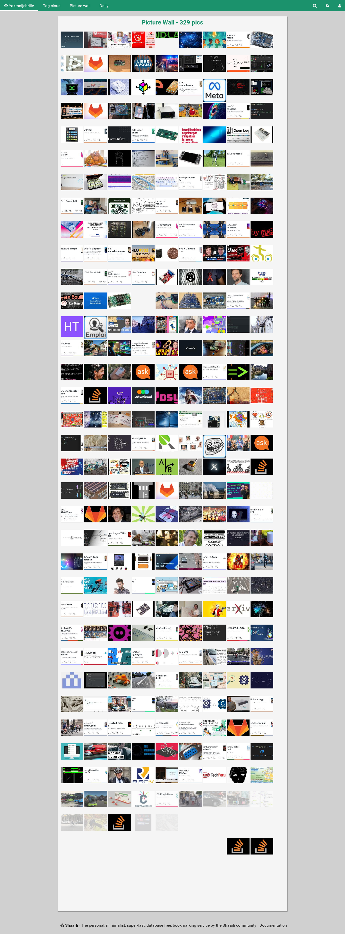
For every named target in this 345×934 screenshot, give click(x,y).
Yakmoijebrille (21, 5)
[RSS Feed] (327, 5)
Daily (104, 5)
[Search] (315, 5)
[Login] (339, 5)
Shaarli (71, 925)
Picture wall (80, 5)
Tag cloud (52, 5)
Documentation (273, 925)
